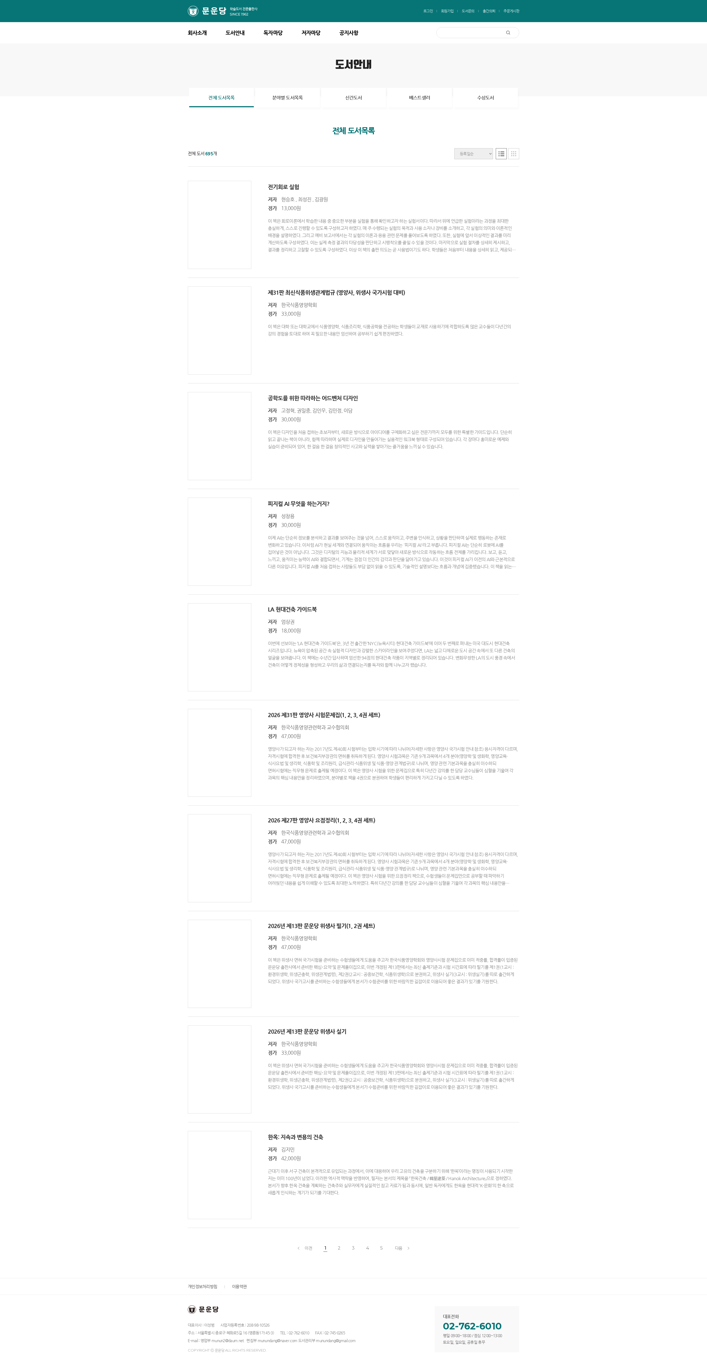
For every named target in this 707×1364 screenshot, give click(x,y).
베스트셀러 (419, 97)
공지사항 (348, 33)
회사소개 (197, 33)
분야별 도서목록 (287, 97)
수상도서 (485, 97)
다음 (398, 1248)
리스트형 (501, 153)
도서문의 (468, 11)
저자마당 (311, 33)
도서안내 (235, 33)
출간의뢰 (489, 11)
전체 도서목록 (221, 97)
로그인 (428, 11)
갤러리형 (513, 153)
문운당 (227, 11)
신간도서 (353, 97)
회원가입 (447, 11)
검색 (512, 32)
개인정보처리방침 (202, 1286)
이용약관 (239, 1286)
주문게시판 (511, 11)
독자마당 (272, 33)
